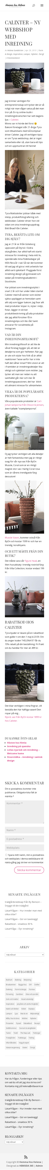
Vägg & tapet (24, 1043)
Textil (16, 1033)
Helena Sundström (15, 50)
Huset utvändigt (27, 999)
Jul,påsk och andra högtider (27, 1004)
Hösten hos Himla (16, 742)
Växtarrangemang (13, 1047)
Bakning (18, 980)
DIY (30, 984)
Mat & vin (24, 1013)
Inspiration (18, 54)
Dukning (9, 989)
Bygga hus (22, 984)
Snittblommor (11, 1028)
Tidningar (36, 1033)
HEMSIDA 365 (26, 1165)
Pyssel (18, 1023)
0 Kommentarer (13, 58)
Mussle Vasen (12, 537)
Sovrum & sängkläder (27, 1028)
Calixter (15, 119)
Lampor (27, 54)
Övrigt (41, 54)
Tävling (31, 1038)
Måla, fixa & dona (12, 1018)
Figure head (31, 560)
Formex (32, 989)
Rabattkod (28, 1023)
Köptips (32, 1009)
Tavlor (8, 1033)
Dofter (36, 984)
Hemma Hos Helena (30, 1162)
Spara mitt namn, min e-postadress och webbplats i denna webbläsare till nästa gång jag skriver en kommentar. (24, 858)
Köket (24, 1009)
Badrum (9, 980)
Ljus (16, 1013)
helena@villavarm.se (32, 1086)
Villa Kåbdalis (11, 1043)
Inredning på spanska (18, 746)
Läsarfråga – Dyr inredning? (19, 928)
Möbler (25, 1018)
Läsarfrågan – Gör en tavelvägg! (21, 919)
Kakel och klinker (12, 1009)
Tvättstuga (22, 1038)
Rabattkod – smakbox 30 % (18, 923)
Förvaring (9, 994)
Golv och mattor (12, 999)
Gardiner (19, 994)
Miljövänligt (34, 1013)
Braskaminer (11, 984)
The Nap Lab (25, 1033)
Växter (24, 1047)
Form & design (20, 989)
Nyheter (34, 54)
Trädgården (10, 1038)
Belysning (27, 980)
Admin (39, 1165)
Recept (37, 1023)
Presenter (9, 1023)
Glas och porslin (32, 994)
